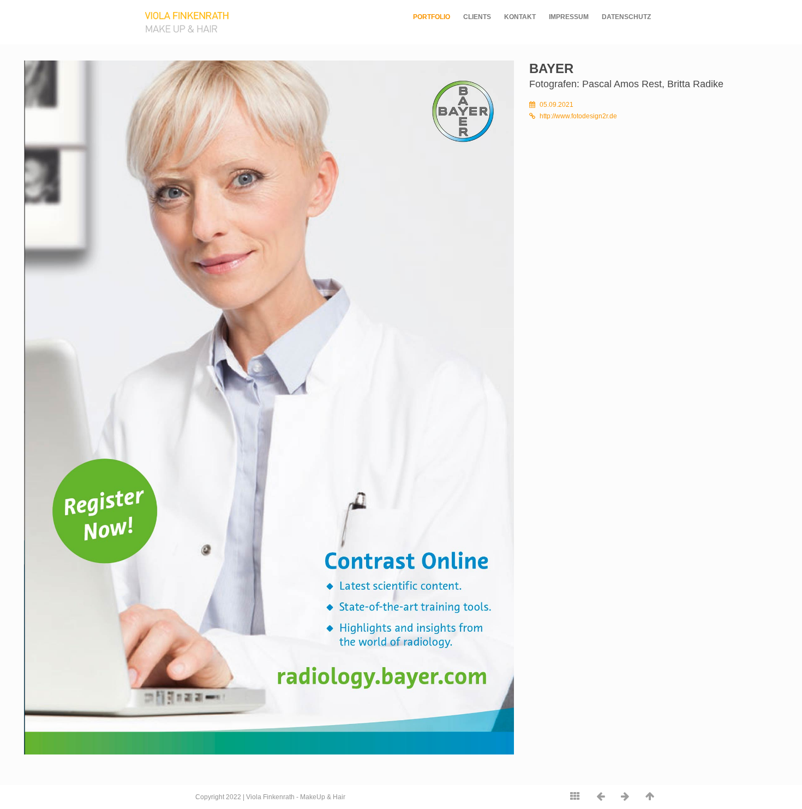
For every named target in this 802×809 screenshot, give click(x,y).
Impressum (569, 17)
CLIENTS (477, 17)
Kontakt (520, 17)
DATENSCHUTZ (626, 17)
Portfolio (431, 17)
